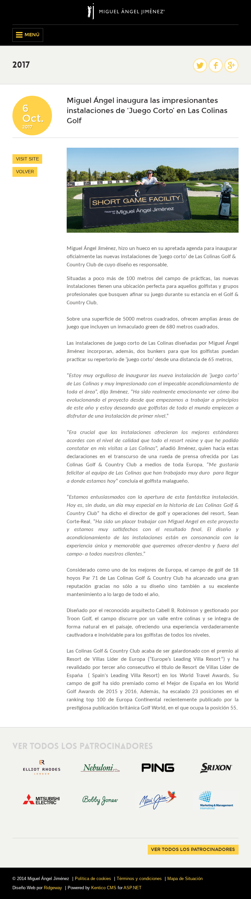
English (222, 35)
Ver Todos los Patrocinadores (193, 849)
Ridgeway (53, 887)
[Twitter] (200, 65)
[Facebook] (216, 65)
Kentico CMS (103, 887)
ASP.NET (133, 887)
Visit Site (27, 158)
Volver (25, 171)
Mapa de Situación (185, 878)
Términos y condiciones (139, 878)
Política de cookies (93, 878)
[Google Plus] (231, 65)
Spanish (234, 35)
